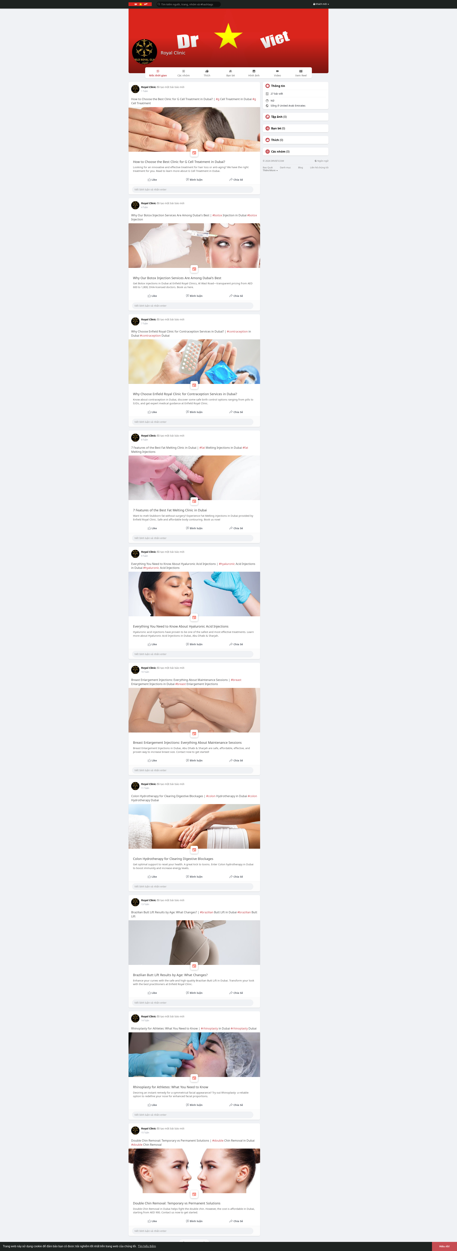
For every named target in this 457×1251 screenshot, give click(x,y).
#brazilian (206, 912)
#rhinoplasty (209, 1028)
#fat (202, 448)
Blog (300, 167)
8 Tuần (144, 439)
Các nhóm (278, 151)
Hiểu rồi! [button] (444, 1246)
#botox (217, 215)
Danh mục (285, 167)
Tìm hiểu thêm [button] (147, 1246)
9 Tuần (144, 555)
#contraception (237, 331)
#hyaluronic (227, 564)
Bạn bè (276, 128)
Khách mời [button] (321, 4)
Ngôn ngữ (322, 161)
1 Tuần (144, 91)
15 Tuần (145, 1132)
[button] (188, 4)
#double (218, 1140)
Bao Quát (268, 167)
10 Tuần (145, 671)
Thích (275, 140)
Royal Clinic (173, 52)
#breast (236, 680)
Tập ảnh (277, 116)
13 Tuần (145, 904)
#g (217, 99)
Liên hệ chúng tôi (319, 167)
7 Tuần (144, 323)
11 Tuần (145, 788)
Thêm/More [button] (269, 170)
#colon (210, 796)
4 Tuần (144, 207)
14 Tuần (145, 1020)
